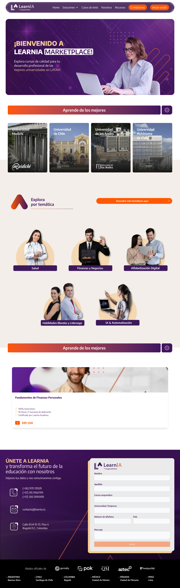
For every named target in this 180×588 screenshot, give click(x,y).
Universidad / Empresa (105, 506)
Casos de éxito (90, 7)
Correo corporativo (103, 495)
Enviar (132, 544)
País (135, 516)
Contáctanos (138, 7)
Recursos (120, 7)
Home (56, 7)
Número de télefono (104, 516)
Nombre (98, 473)
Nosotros (106, 7)
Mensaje (98, 529)
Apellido (98, 484)
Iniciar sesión (159, 7)
